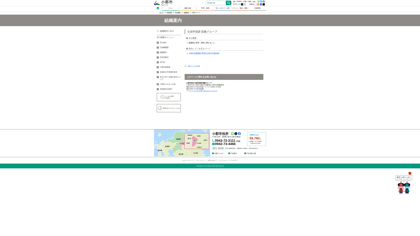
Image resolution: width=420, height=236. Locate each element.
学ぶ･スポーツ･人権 (222, 8)
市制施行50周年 (166, 89)
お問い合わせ (211, 160)
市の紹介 (163, 42)
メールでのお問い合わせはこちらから (204, 91)
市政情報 (257, 8)
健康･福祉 (187, 8)
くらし (170, 8)
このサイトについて (187, 160)
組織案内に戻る (167, 31)
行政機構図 (164, 47)
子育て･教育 (205, 8)
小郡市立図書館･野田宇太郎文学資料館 (204, 53)
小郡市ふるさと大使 (168, 84)
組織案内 (163, 52)
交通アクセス (219, 153)
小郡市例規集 (165, 67)
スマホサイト (234, 160)
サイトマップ (200, 160)
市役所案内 (164, 57)
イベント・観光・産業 (240, 8)
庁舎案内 (234, 153)
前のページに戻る (194, 66)
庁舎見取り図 (251, 153)
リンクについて (223, 160)
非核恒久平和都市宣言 (168, 72)
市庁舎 (162, 62)
